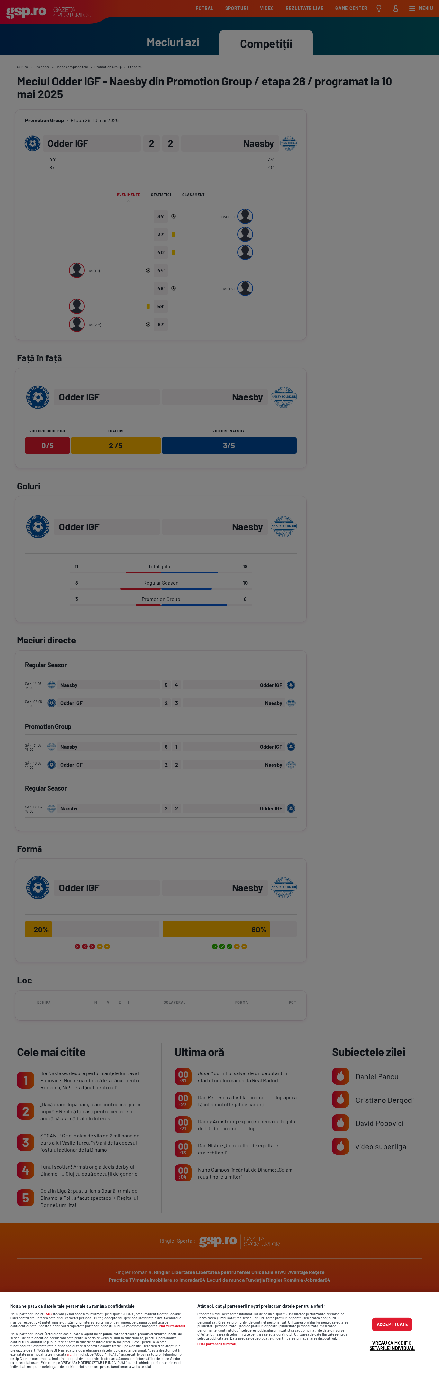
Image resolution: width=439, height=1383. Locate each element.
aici (70, 1354)
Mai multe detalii (172, 1326)
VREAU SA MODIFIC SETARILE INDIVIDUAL (392, 1345)
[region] (219, 1337)
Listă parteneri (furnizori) (217, 1344)
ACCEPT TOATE (392, 1324)
